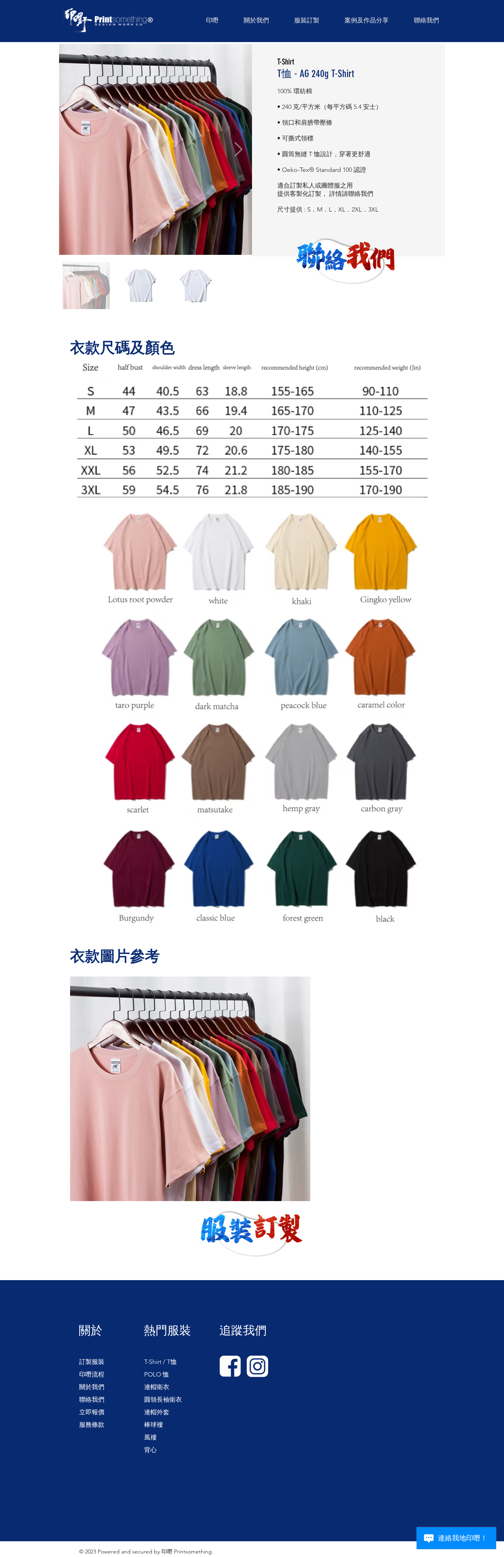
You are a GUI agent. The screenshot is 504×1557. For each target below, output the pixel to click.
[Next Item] (238, 149)
